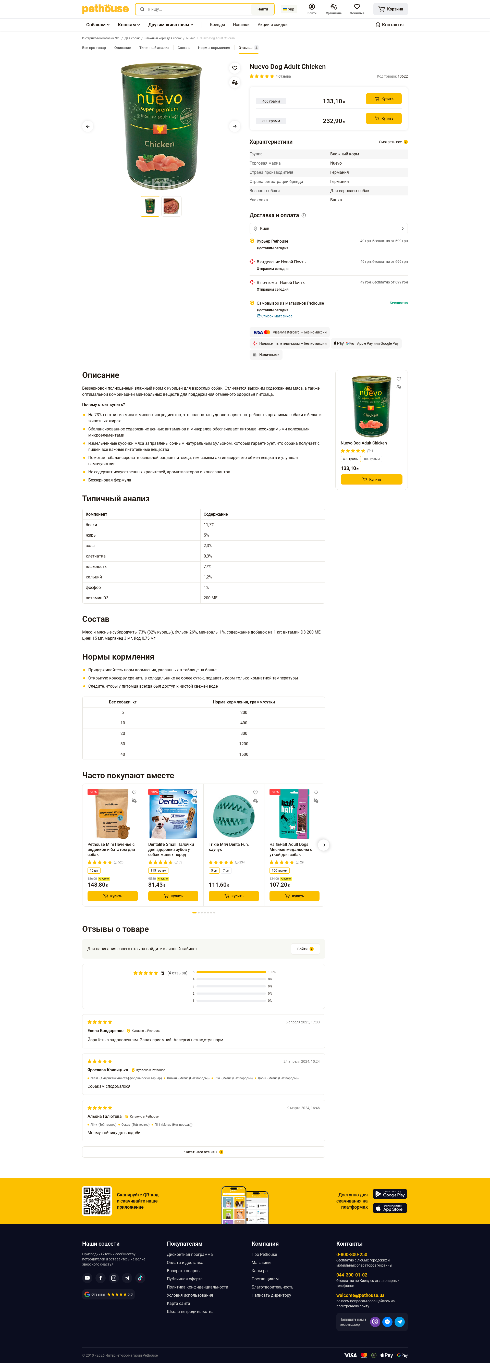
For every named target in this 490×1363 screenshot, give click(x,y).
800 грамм (372, 459)
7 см (226, 870)
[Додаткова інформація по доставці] (303, 215)
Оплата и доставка (185, 1262)
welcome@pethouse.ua (360, 1295)
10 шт (94, 870)
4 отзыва (283, 76)
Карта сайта (178, 1303)
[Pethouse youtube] (87, 1278)
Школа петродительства (190, 1311)
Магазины (261, 1262)
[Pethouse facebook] (100, 1278)
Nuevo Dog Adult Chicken (364, 443)
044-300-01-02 (351, 1275)
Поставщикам (265, 1279)
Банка (336, 199)
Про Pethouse (264, 1254)
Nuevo (336, 163)
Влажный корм (344, 154)
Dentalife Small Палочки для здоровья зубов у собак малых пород (171, 849)
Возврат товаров (183, 1270)
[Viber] (375, 1322)
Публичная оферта (185, 1279)
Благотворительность (272, 1287)
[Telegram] (400, 1322)
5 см (214, 870)
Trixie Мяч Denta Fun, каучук (229, 847)
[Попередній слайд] (87, 126)
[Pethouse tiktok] (140, 1278)
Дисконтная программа (190, 1254)
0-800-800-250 (351, 1254)
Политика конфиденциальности (197, 1287)
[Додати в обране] (234, 68)
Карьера (260, 1270)
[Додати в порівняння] (234, 82)
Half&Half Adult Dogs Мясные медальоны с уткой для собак (291, 849)
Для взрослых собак (350, 190)
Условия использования (190, 1295)
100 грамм (279, 870)
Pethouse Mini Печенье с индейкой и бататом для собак (111, 849)
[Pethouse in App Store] (390, 1208)
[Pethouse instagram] (114, 1278)
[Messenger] (387, 1322)
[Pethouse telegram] (127, 1278)
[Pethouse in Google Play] (390, 1193)
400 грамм (351, 459)
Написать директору (271, 1295)
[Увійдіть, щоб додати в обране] (134, 792)
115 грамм (158, 870)
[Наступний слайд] (234, 126)
